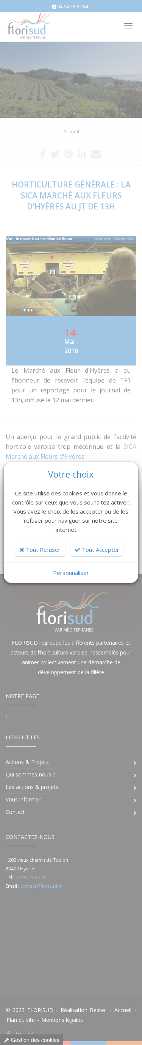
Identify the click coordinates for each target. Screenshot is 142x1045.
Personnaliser (71, 572)
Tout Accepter (99, 549)
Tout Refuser (42, 549)
